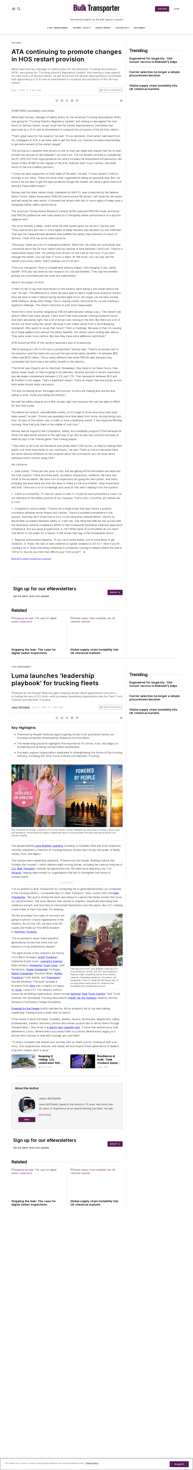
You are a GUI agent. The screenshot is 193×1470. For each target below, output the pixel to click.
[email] (77, 100)
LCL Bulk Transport (23, 868)
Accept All (179, 1464)
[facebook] (56, 100)
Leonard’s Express (51, 955)
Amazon (16, 872)
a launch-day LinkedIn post (63, 1021)
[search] (19, 9)
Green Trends (102, 28)
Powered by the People (25, 1003)
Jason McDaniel (20, 707)
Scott (18, 984)
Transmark (52, 972)
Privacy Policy (92, 1463)
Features (16, 43)
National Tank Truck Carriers (88, 988)
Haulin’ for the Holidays (82, 992)
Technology (122, 28)
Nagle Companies (37, 963)
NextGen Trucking (25, 926)
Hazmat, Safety (82, 28)
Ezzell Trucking (47, 951)
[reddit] (72, 100)
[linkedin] (61, 100)
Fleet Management (57, 28)
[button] (13, 9)
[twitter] (67, 100)
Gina (32, 980)
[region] (96, 1464)
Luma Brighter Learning (48, 845)
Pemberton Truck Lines (43, 959)
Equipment (140, 28)
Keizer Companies (22, 967)
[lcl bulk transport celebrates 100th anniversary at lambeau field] (23, 1056)
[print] (121, 100)
